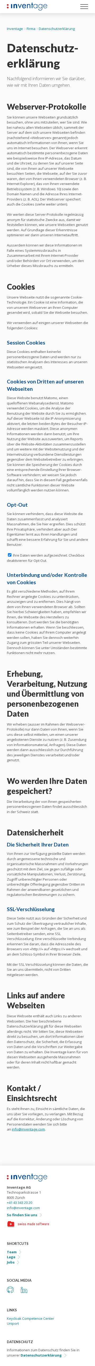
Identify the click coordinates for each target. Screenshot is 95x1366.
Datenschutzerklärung (41, 1355)
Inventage (15, 28)
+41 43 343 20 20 (19, 1202)
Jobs (11, 1262)
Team (12, 1252)
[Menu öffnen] (84, 7)
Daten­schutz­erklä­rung (57, 28)
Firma (31, 28)
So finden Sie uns (22, 1215)
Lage (11, 1257)
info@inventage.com (28, 1129)
